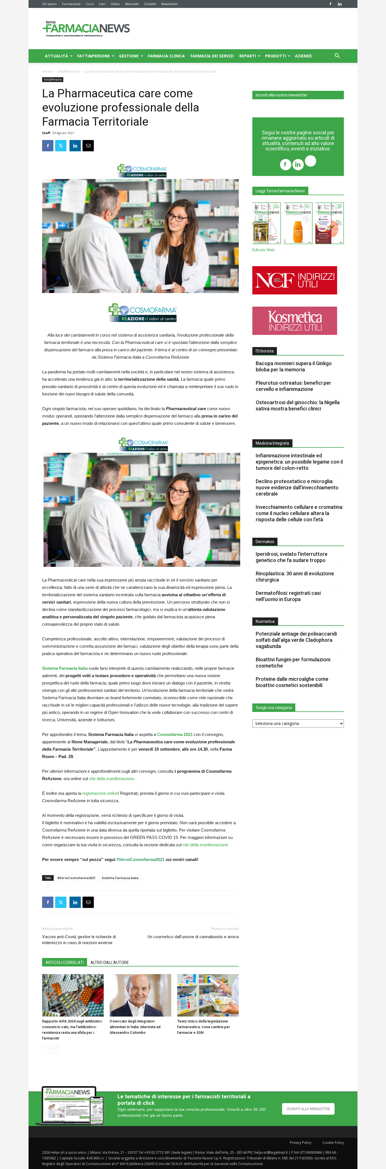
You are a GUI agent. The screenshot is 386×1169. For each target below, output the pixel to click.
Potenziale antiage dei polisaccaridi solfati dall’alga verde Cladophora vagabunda (296, 640)
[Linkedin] (339, 4)
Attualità (56, 56)
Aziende (303, 56)
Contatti (150, 4)
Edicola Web (263, 250)
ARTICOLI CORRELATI (64, 962)
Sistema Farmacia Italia (120, 878)
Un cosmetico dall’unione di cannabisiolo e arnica (193, 936)
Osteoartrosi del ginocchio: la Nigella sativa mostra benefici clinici (298, 405)
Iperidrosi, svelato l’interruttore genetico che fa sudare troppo (292, 557)
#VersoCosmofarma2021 (140, 859)
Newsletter (169, 4)
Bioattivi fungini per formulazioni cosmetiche (293, 662)
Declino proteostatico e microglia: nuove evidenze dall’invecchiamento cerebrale (297, 487)
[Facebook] (330, 4)
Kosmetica (265, 621)
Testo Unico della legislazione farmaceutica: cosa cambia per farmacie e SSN (203, 1027)
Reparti (247, 56)
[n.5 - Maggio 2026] (329, 224)
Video (115, 4)
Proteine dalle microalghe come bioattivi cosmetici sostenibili (292, 682)
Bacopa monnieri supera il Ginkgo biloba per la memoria (294, 366)
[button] (337, 56)
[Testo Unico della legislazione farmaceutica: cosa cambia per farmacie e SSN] (208, 995)
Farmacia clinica (166, 56)
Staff (46, 133)
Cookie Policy (333, 1142)
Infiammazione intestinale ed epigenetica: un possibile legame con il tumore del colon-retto (299, 462)
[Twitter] (310, 161)
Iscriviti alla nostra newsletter (281, 95)
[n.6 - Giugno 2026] (298, 224)
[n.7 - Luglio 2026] (266, 224)
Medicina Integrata (272, 443)
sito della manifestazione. (111, 778)
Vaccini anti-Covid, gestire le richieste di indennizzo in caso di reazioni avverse (79, 939)
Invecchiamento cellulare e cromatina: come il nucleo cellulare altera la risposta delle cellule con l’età (299, 513)
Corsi (90, 4)
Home (47, 71)
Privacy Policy (300, 1142)
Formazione (71, 4)
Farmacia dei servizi (212, 56)
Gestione (129, 56)
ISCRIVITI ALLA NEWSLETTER (308, 1108)
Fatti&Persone (93, 56)
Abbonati (132, 4)
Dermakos (265, 541)
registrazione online (100, 793)
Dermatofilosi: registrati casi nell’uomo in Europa (288, 596)
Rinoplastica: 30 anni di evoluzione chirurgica (295, 576)
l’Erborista (265, 351)
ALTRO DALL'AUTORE (109, 962)
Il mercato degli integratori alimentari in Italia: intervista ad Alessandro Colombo (135, 1027)
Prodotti (275, 56)
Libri (102, 4)
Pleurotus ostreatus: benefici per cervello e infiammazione (293, 386)
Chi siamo (49, 4)
